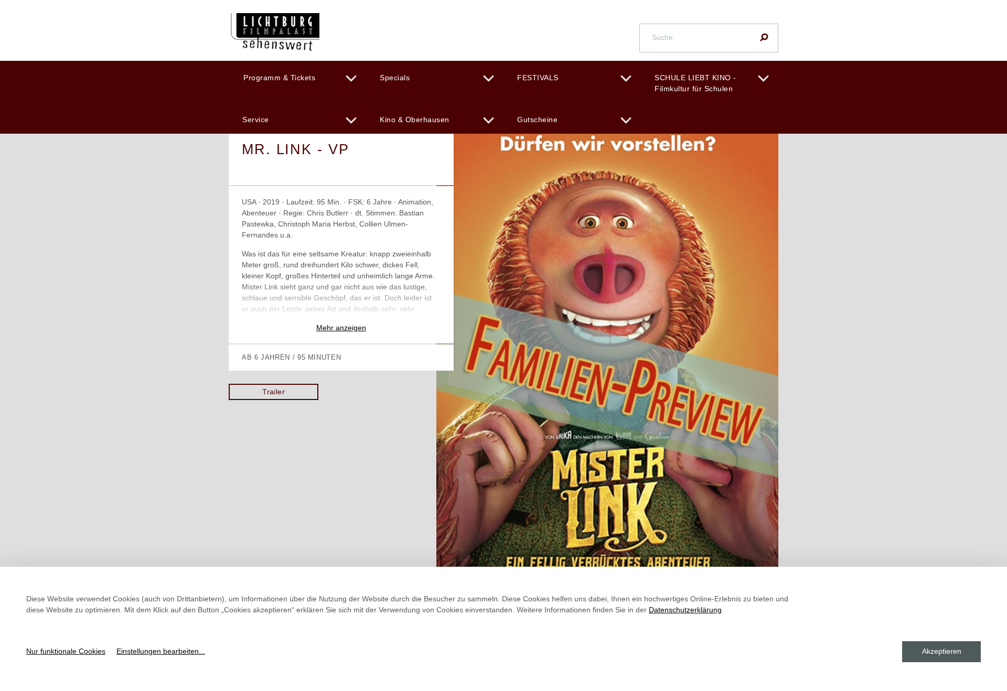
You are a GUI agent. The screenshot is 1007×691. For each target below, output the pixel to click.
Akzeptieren (941, 651)
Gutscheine (537, 119)
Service (255, 119)
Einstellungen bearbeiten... (160, 651)
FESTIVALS (538, 77)
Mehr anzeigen (341, 327)
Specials (395, 77)
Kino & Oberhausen (414, 119)
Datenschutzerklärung (685, 610)
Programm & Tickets (279, 77)
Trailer (273, 391)
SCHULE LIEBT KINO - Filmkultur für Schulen (695, 83)
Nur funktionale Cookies (65, 651)
